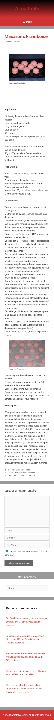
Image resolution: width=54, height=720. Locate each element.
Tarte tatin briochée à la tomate (21, 475)
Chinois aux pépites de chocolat (21, 473)
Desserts (20, 470)
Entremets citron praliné (17, 692)
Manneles (28, 674)
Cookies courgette (15, 642)
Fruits (27, 470)
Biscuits (11, 470)
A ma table (27, 9)
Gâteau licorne (13, 660)
